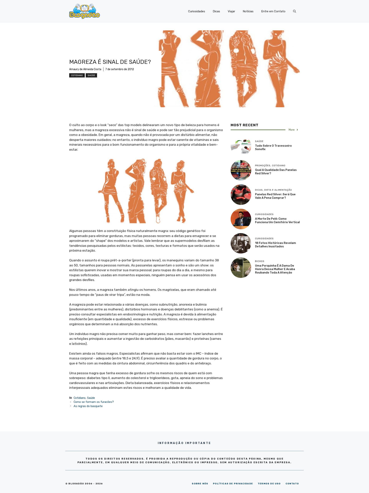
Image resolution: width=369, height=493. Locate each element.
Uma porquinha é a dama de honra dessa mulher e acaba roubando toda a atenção (275, 269)
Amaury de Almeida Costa (85, 69)
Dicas (216, 11)
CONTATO (292, 483)
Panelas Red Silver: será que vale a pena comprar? (275, 196)
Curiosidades (196, 11)
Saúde (91, 75)
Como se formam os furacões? (94, 402)
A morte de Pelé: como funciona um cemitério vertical (277, 220)
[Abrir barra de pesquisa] (294, 11)
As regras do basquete (88, 406)
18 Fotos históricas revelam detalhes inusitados (275, 244)
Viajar (231, 11)
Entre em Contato (273, 11)
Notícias (248, 11)
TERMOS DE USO (269, 483)
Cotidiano (77, 75)
